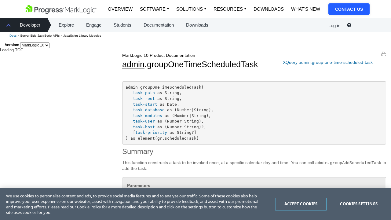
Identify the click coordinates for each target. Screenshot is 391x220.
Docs (12, 35)
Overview (120, 9)
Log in (334, 25)
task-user (144, 121)
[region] (195, 204)
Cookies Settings (359, 204)
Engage (93, 25)
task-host (144, 127)
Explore (66, 25)
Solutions (189, 9)
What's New (305, 9)
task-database (149, 110)
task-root (144, 98)
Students (122, 25)
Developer (30, 25)
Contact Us (349, 9)
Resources (228, 9)
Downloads (269, 9)
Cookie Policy (89, 207)
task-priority (151, 132)
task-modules (147, 115)
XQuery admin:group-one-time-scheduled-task (328, 62)
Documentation (159, 25)
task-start (145, 104)
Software (153, 9)
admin (133, 64)
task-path (144, 92)
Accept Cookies (301, 204)
